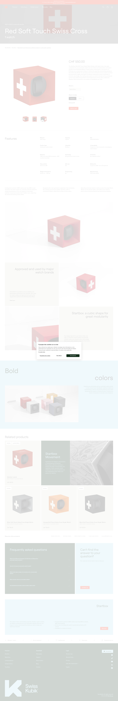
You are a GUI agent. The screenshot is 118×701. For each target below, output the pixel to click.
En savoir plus (42, 352)
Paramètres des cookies (45, 355)
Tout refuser (59, 355)
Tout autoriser (73, 355)
